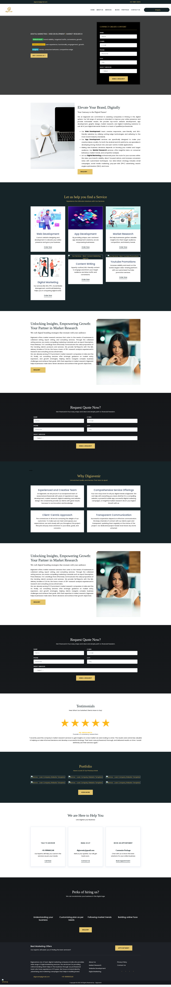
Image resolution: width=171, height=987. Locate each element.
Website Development (97, 966)
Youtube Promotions (123, 261)
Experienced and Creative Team (57, 490)
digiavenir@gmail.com (40, 2)
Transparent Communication (114, 515)
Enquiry (157, 10)
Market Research (123, 234)
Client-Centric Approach (57, 515)
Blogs (117, 10)
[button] (37, 729)
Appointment (123, 946)
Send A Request (118, 79)
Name (102, 33)
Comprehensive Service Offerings (114, 490)
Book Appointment (123, 858)
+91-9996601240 (67, 974)
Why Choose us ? (39, 55)
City (101, 59)
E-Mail (102, 41)
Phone (102, 50)
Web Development (48, 234)
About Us (92, 960)
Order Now (48, 247)
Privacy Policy (122, 960)
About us (99, 10)
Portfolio (125, 10)
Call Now (48, 858)
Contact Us (135, 10)
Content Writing (85, 264)
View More (85, 790)
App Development (85, 234)
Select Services (105, 67)
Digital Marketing (48, 282)
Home (93, 10)
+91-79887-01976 (135, 2)
